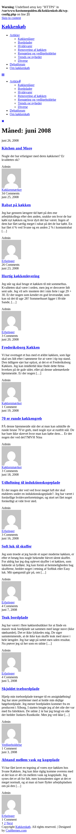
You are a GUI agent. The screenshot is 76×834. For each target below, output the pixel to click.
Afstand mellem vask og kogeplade (30, 760)
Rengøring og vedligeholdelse (37, 53)
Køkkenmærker (12, 189)
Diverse (23, 60)
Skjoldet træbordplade (20, 689)
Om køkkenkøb (20, 68)
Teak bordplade (15, 617)
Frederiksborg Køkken (21, 347)
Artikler (15, 35)
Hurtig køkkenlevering (21, 276)
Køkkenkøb (14, 26)
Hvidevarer (25, 46)
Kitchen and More (17, 148)
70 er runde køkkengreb (22, 418)
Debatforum (17, 64)
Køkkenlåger (26, 39)
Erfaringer (8, 261)
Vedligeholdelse (12, 744)
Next (9, 823)
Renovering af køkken (32, 49)
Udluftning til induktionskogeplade (31, 482)
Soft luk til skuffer (17, 546)
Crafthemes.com (16, 830)
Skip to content (11, 18)
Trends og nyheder (30, 57)
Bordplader (25, 42)
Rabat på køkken (16, 205)
